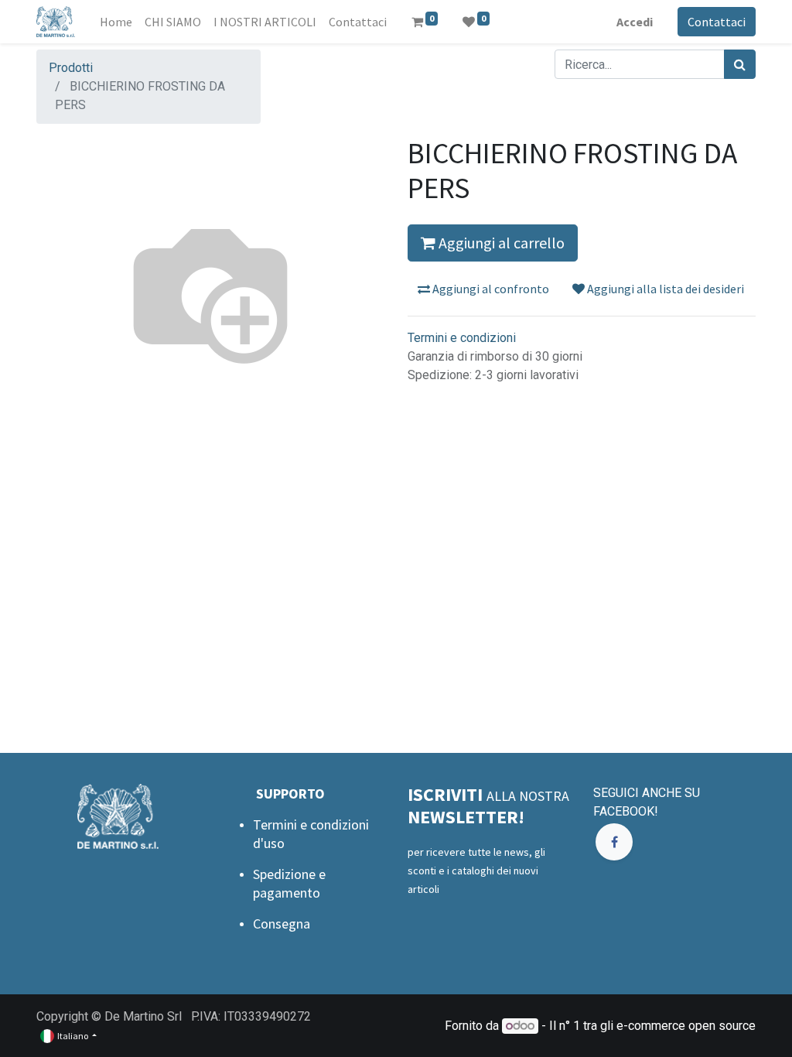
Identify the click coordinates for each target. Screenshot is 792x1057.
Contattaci (717, 21)
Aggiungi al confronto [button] (489, 288)
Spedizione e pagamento (289, 883)
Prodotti (71, 67)
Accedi (634, 21)
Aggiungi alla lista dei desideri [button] (664, 288)
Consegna (281, 923)
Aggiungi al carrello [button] (500, 242)
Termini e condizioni (462, 337)
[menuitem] (116, 21)
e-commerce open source (686, 1025)
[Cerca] (740, 64)
